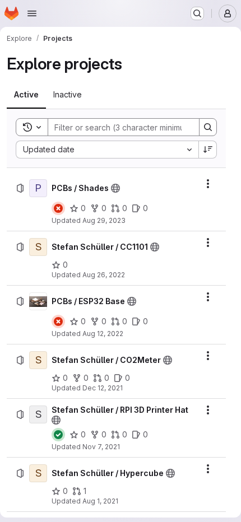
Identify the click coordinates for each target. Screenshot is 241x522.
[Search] (208, 127)
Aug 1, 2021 (100, 501)
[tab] (26, 95)
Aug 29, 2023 (104, 220)
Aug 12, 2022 (102, 333)
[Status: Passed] (58, 434)
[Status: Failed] (58, 208)
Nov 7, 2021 (101, 446)
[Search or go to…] (197, 13)
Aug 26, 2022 (103, 275)
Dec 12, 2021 (102, 388)
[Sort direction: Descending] (208, 150)
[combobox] (107, 150)
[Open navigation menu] (32, 13)
